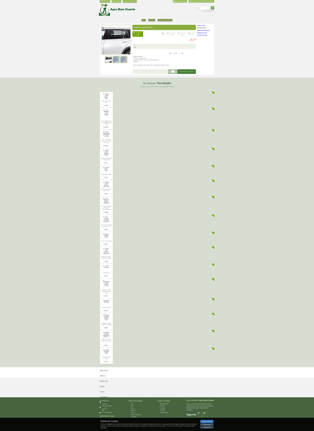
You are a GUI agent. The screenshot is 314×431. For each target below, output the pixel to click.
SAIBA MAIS (207, 427)
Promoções (162, 408)
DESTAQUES (200, 15)
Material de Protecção (136, 414)
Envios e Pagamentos (107, 412)
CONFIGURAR (206, 424)
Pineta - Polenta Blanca (106, 241)
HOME (158, 15)
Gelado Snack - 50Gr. (106, 174)
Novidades (162, 410)
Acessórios (151, 20)
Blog (103, 410)
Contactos (104, 408)
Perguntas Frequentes (107, 406)
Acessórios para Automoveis (165, 20)
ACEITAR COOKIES (207, 421)
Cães (143, 20)
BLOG (183, 15)
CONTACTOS (210, 15)
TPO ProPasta (106, 273)
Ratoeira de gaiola (106, 307)
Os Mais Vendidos (164, 412)
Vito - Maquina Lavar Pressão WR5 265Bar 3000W (106, 123)
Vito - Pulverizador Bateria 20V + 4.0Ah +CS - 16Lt (106, 141)
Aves (132, 403)
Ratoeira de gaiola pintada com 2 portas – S (106, 341)
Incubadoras (134, 416)
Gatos (132, 408)
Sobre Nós (104, 403)
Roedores (133, 410)
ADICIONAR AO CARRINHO (187, 71)
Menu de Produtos (164, 403)
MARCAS (190, 15)
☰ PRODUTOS (165, 15)
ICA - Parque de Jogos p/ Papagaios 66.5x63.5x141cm (106, 208)
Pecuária (133, 412)
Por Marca (162, 406)
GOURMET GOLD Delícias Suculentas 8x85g (106, 291)
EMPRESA (175, 15)
